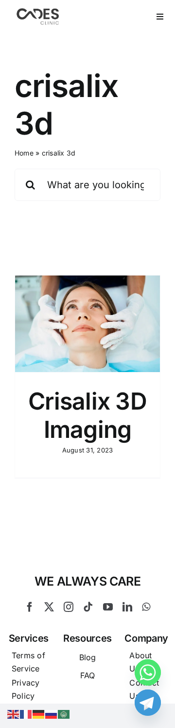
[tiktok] (88, 607)
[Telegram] (148, 702)
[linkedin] (127, 607)
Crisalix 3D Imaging (87, 415)
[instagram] (68, 607)
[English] (13, 713)
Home (24, 153)
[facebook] (30, 607)
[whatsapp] (146, 607)
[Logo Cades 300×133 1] (38, 11)
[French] (26, 713)
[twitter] (49, 607)
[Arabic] (64, 713)
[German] (39, 713)
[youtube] (108, 607)
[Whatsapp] (148, 672)
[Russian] (51, 713)
